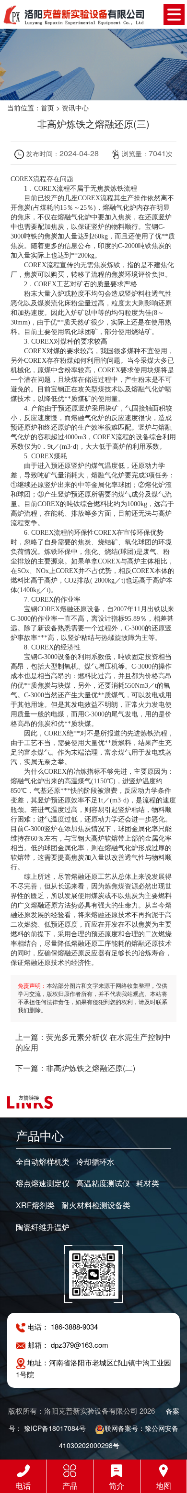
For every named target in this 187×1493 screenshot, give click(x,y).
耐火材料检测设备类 (95, 1205)
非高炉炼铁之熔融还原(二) (90, 1067)
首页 (47, 107)
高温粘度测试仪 (103, 1183)
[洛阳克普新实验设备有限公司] (73, 14)
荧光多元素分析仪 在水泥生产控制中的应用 (93, 1042)
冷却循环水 (95, 1162)
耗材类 (147, 1183)
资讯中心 (75, 107)
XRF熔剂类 (35, 1205)
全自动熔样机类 (43, 1162)
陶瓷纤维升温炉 (43, 1227)
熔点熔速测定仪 (43, 1183)
